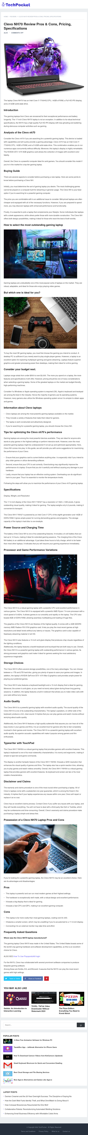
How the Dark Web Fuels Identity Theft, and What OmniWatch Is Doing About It (36, 1100)
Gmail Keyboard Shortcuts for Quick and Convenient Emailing (38, 1063)
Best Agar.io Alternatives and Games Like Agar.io (33, 1080)
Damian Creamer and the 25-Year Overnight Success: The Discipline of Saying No (38, 1096)
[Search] (81, 1025)
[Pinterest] (46, 978)
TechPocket (43, 1127)
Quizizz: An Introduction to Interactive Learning (15, 1009)
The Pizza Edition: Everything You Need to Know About (69, 1011)
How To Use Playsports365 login (26, 956)
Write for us (55, 1131)
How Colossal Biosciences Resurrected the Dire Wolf (26, 1105)
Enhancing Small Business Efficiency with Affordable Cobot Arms (31, 1113)
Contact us (66, 1131)
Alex (6, 33)
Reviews (13, 16)
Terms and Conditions (28, 1131)
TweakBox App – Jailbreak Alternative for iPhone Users (35, 1047)
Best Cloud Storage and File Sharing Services (31, 1072)
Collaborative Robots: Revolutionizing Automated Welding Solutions (32, 1109)
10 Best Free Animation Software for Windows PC (33, 1040)
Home (6, 16)
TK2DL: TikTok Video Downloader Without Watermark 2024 (40, 1008)
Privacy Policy (43, 1131)
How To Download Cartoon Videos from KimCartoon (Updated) (38, 1055)
